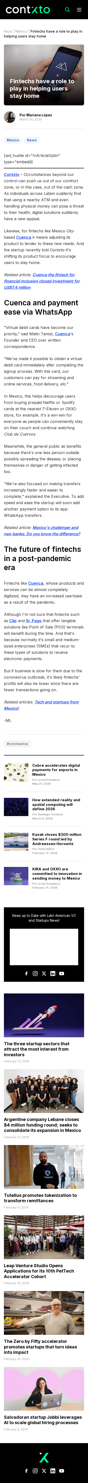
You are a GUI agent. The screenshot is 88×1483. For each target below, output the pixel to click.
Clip (13, 620)
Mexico (21, 31)
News (32, 140)
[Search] (67, 10)
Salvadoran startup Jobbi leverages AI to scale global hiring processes (43, 1420)
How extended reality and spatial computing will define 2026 (56, 804)
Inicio (8, 31)
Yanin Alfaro (46, 849)
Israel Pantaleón (49, 780)
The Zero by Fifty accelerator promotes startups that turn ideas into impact (40, 1347)
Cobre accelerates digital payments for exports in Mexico (56, 770)
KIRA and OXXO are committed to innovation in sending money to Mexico (57, 874)
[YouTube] (61, 973)
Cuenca (23, 237)
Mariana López (39, 115)
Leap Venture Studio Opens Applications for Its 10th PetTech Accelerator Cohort (39, 1271)
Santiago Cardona (50, 814)
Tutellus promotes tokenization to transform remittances (40, 1198)
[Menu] (79, 10)
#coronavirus (17, 744)
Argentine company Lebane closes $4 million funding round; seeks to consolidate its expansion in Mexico (42, 1125)
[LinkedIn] (52, 973)
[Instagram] (35, 973)
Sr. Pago (34, 620)
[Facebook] (26, 973)
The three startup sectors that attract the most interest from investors (36, 1049)
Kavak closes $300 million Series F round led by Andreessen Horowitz (56, 839)
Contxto (11, 174)
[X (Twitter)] (44, 973)
